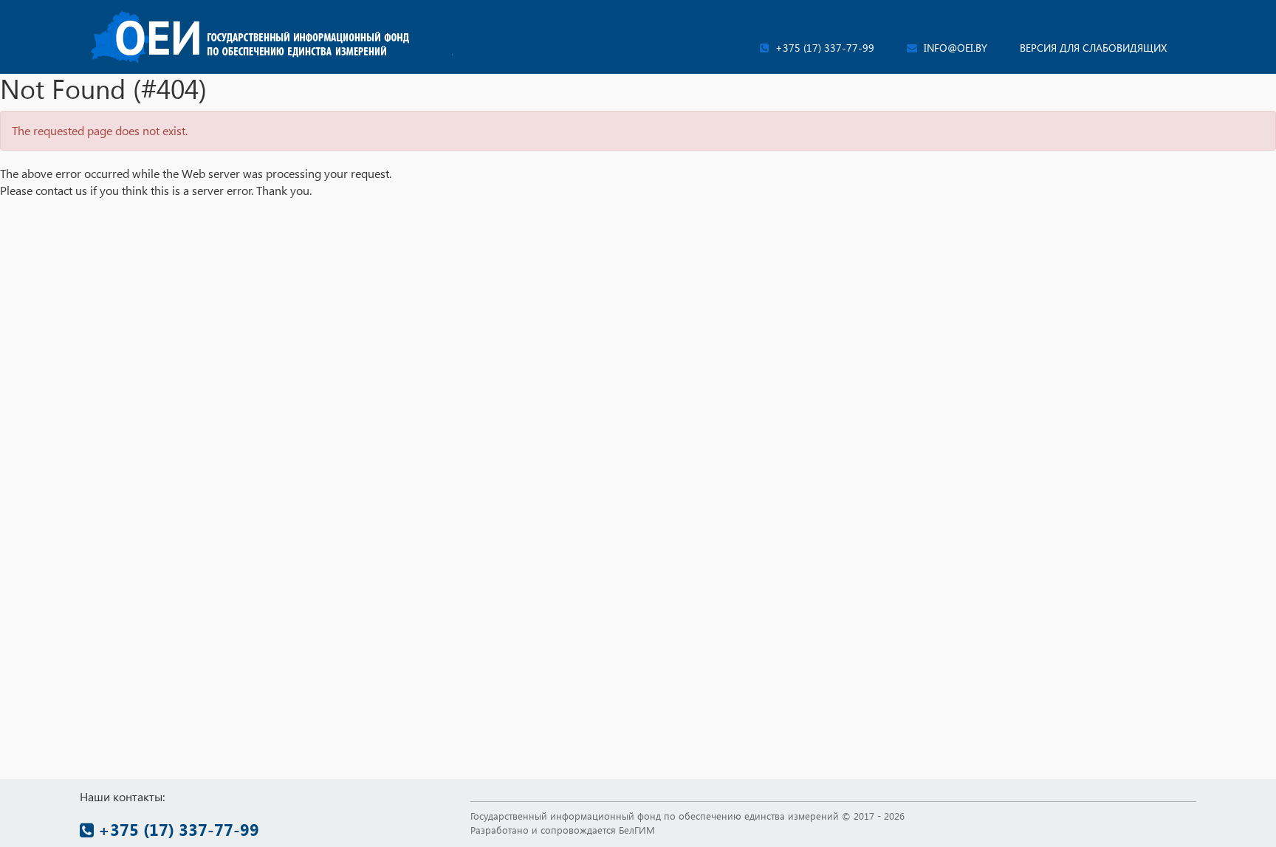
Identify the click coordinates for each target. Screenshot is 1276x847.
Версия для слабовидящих (1093, 48)
